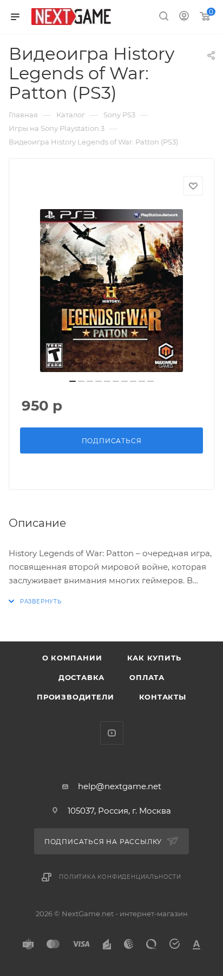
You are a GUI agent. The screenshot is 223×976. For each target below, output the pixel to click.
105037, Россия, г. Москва (119, 810)
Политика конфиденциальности (120, 876)
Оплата (147, 677)
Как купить (154, 657)
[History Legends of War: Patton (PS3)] (111, 290)
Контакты (162, 696)
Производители (75, 696)
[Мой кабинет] (184, 17)
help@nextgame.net (119, 786)
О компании (72, 657)
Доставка (81, 677)
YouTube (111, 733)
